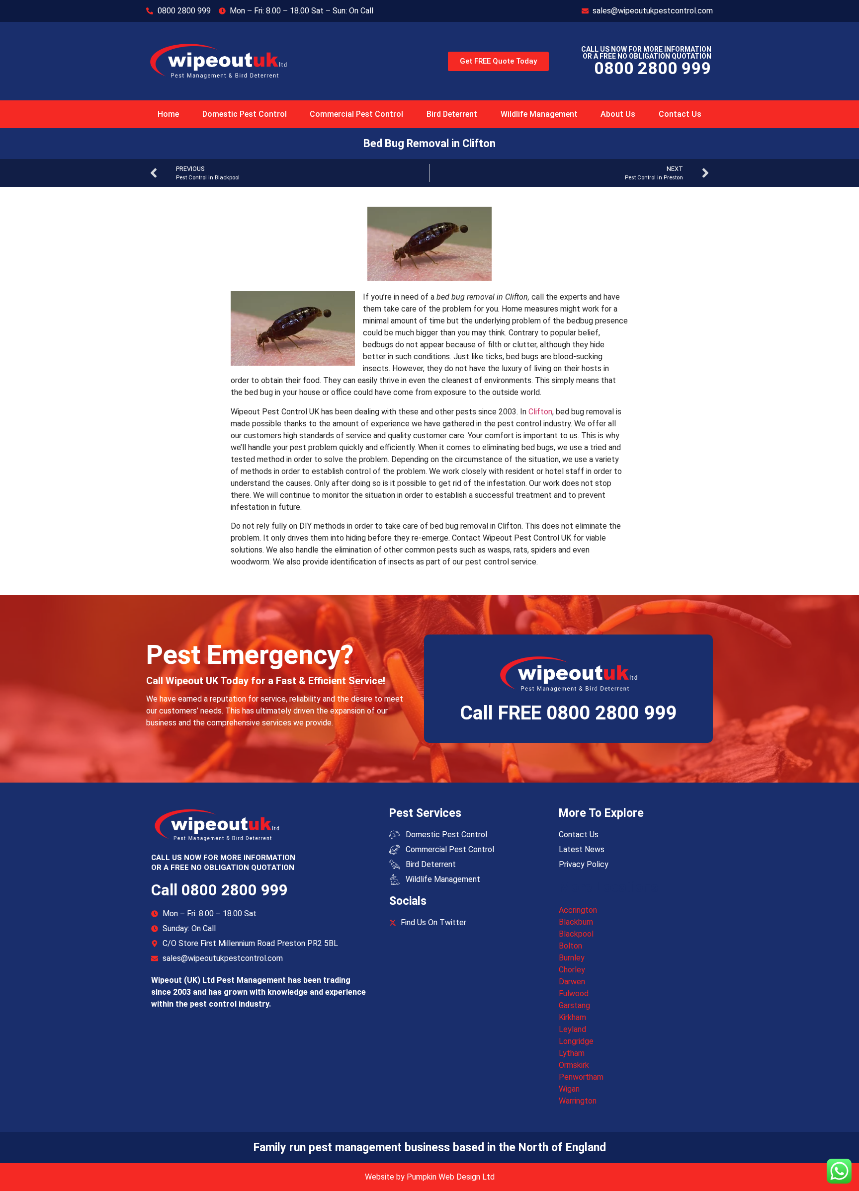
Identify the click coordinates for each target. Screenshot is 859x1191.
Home (168, 114)
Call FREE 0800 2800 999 (568, 713)
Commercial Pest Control (356, 114)
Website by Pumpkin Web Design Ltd (430, 1177)
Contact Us (680, 114)
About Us (618, 114)
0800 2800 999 (652, 68)
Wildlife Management (539, 114)
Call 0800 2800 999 (219, 890)
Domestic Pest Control (244, 114)
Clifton (540, 411)
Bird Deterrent (452, 114)
